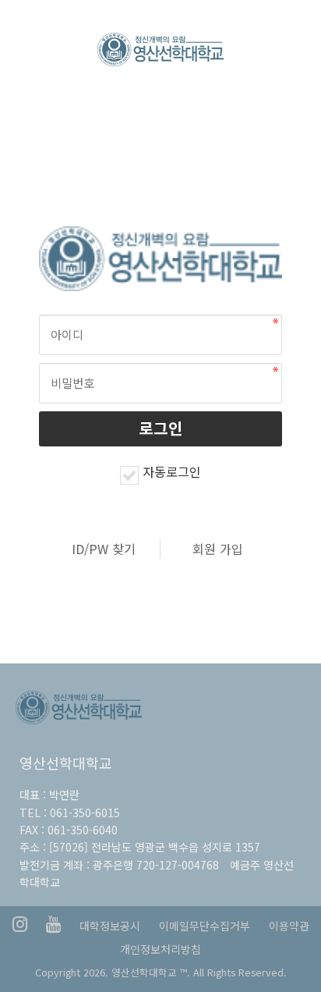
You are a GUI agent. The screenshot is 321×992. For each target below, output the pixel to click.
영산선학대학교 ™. (150, 972)
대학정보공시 (109, 925)
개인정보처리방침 (160, 949)
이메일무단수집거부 (204, 925)
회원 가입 (217, 548)
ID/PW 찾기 (104, 548)
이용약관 (289, 925)
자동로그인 (172, 471)
